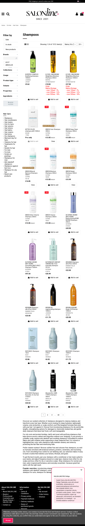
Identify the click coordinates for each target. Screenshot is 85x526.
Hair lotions (8, 128)
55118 (27, 178)
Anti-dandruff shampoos (9, 163)
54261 (47, 220)
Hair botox (8, 134)
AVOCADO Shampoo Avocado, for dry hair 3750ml (32, 394)
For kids (7, 152)
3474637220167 (50, 82)
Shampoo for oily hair (10, 171)
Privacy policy (26, 496)
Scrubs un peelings (8, 155)
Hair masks (8, 122)
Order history (44, 494)
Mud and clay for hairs (10, 139)
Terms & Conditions (25, 493)
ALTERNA (68, 224)
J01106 (48, 315)
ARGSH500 (28, 313)
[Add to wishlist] (31, 70)
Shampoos (8, 118)
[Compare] (34, 70)
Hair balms (8, 130)
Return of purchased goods (27, 505)
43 (58, 415)
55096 (67, 177)
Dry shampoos (9, 136)
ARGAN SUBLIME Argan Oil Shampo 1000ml (72, 309)
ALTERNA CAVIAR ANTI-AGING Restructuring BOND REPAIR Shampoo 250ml (72, 218)
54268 (47, 135)
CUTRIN (48, 133)
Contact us (6, 505)
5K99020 (48, 357)
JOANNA (28, 80)
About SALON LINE (10, 492)
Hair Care (7, 114)
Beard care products (8, 175)
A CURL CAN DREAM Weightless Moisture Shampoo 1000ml (72, 76)
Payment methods (27, 499)
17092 (27, 135)
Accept (8, 520)
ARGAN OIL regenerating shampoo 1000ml (53, 309)
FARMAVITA (69, 313)
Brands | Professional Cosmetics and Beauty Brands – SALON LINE (9, 498)
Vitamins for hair (10, 142)
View (53, 141)
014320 (68, 226)
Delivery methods (27, 502)
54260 (67, 135)
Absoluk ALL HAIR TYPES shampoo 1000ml (71, 394)
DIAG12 (48, 400)
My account (43, 492)
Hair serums (8, 126)
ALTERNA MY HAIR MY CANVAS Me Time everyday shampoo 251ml (53, 264)
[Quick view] (33, 73)
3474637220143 (70, 82)
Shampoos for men (9, 159)
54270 (27, 220)
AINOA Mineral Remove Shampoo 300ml (31, 173)
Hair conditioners (10, 120)
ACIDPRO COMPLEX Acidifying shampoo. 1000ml (32, 76)
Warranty (24, 509)
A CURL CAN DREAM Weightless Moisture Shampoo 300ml (52, 76)
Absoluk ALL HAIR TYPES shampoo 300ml (51, 394)
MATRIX (48, 80)
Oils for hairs (9, 124)
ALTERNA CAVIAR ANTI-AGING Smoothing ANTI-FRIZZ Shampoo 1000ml (32, 264)
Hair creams (8, 132)
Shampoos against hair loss (11, 167)
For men (7, 150)
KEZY (26, 355)
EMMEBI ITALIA (70, 266)
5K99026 (68, 357)
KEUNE (27, 133)
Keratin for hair (9, 148)
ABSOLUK (48, 398)
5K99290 (27, 357)
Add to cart (34, 99)
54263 (47, 177)
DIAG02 (68, 400)
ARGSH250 (69, 268)
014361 (27, 271)
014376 (48, 271)
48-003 (68, 315)
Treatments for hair (9, 145)
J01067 (27, 82)
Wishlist (42, 497)
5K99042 (27, 400)
